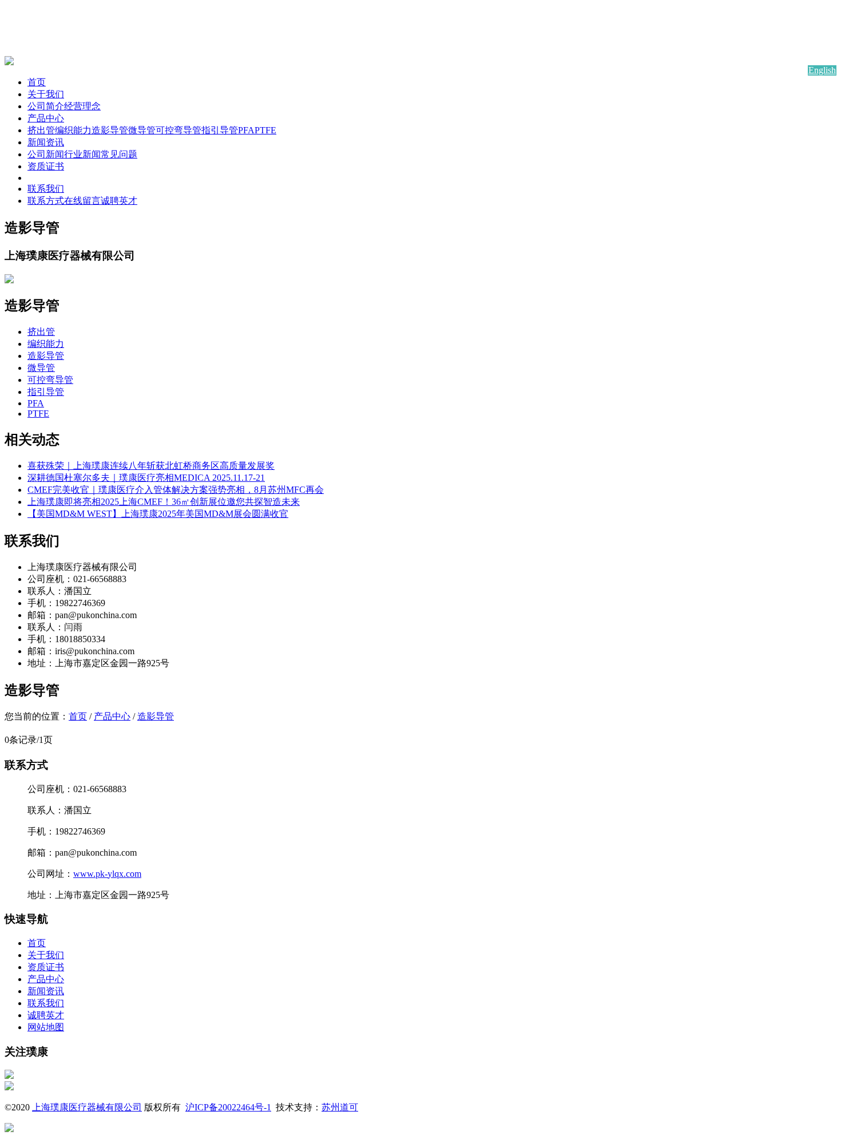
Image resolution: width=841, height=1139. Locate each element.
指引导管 (219, 130)
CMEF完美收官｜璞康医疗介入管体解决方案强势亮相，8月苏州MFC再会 (175, 490)
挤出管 (41, 130)
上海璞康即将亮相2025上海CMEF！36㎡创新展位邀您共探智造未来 (163, 502)
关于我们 (45, 94)
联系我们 (45, 188)
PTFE (265, 130)
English (822, 70)
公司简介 (45, 106)
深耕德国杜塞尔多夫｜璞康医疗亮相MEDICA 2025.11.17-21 (146, 478)
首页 (36, 82)
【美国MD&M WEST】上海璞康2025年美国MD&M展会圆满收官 (157, 514)
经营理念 (82, 106)
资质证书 (45, 166)
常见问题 (119, 154)
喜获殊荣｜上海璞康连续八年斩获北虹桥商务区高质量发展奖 (151, 465)
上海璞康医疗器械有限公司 (87, 1107)
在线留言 (82, 200)
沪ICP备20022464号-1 (228, 1107)
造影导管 (110, 130)
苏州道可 (340, 1107)
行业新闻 (82, 154)
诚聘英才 (119, 200)
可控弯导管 (178, 130)
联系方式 (45, 200)
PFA (246, 130)
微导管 (142, 130)
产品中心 (45, 118)
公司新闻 (45, 154)
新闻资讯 (45, 142)
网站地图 (45, 1027)
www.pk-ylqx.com (107, 874)
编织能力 (73, 130)
